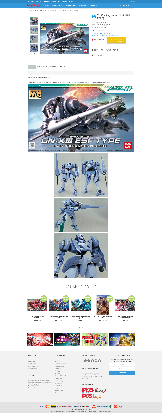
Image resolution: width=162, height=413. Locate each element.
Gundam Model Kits (40, 10)
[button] (97, 33)
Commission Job (59, 366)
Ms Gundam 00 (52, 10)
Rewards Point (59, 390)
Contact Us (58, 386)
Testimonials (58, 383)
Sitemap (57, 393)
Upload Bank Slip (32, 364)
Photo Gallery (59, 381)
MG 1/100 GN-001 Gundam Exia (103, 317)
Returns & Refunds (60, 376)
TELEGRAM (32, 387)
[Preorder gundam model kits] (122, 339)
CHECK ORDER (93, 5)
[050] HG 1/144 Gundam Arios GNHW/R (125, 317)
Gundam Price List (60, 364)
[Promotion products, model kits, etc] (95, 339)
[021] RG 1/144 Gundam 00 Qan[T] (81, 317)
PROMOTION (70, 5)
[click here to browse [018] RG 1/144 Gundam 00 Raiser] (59, 305)
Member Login (32, 361)
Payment (57, 371)
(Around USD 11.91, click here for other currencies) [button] (106, 35)
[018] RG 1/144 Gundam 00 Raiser (59, 317)
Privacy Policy (87, 409)
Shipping (57, 373)
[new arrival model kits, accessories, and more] (40, 339)
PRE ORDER (81, 5)
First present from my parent (90, 374)
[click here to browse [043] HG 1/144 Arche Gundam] (37, 305)
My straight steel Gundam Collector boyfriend (92, 377)
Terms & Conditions (76, 409)
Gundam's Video (59, 378)
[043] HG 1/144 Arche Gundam (37, 317)
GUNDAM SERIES (57, 5)
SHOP (46, 5)
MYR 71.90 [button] (107, 34)
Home (31, 10)
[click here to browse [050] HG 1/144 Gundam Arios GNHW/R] (125, 305)
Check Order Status (33, 366)
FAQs (56, 388)
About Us (57, 361)
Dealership (58, 368)
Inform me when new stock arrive (116, 40)
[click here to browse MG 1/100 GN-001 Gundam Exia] (103, 305)
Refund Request (32, 368)
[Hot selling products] (67, 339)
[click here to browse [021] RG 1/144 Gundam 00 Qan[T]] (81, 305)
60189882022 (34, 385)
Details (31, 67)
